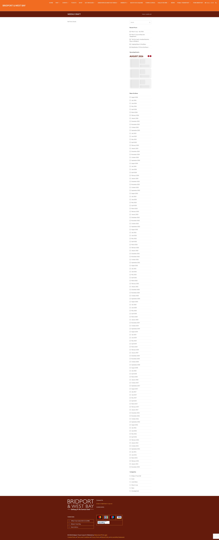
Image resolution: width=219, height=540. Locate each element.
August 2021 (134, 265)
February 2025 (135, 145)
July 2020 (133, 304)
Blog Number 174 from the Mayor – (140, 47)
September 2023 (135, 190)
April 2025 (134, 142)
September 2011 (135, 449)
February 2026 (135, 115)
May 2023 (134, 202)
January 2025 (134, 148)
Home (143, 14)
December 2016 (135, 413)
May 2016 (134, 434)
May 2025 (134, 139)
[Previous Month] (148, 56)
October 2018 (135, 361)
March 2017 (134, 403)
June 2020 (134, 307)
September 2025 (135, 130)
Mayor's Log (134, 485)
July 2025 (133, 133)
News (132, 488)
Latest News (134, 482)
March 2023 (134, 208)
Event (132, 479)
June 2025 (134, 136)
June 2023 (134, 199)
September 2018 (135, 364)
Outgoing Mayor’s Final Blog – (138, 44)
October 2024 (135, 157)
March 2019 (134, 346)
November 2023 (135, 184)
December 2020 (135, 289)
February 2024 (135, 175)
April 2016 (134, 437)
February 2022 (135, 247)
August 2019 (134, 331)
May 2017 (134, 397)
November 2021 (135, 256)
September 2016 (135, 422)
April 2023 (134, 205)
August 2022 (134, 229)
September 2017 (135, 385)
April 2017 (134, 400)
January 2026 (134, 118)
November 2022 (135, 220)
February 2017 (135, 406)
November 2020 (135, 292)
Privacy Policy (95, 537)
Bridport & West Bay (14, 5)
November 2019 (135, 322)
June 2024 (134, 169)
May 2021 (134, 274)
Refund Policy (105, 537)
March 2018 (134, 376)
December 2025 (135, 121)
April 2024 (134, 172)
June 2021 (134, 271)
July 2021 (133, 268)
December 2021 (135, 253)
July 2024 (133, 166)
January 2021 (134, 286)
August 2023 (134, 193)
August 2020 (134, 301)
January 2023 (134, 214)
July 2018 (133, 370)
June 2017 (134, 395)
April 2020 (134, 313)
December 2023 (135, 181)
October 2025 (135, 127)
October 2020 (135, 295)
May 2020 (134, 310)
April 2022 (134, 241)
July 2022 (133, 232)
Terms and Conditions (83, 537)
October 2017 (135, 382)
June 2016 (134, 431)
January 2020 (134, 319)
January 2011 (134, 464)
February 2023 (135, 211)
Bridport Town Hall (136, 476)
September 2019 (135, 328)
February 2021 (135, 283)
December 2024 (135, 151)
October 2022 (135, 223)
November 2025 (135, 124)
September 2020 (135, 298)
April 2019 (134, 343)
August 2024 (134, 163)
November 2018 (135, 358)
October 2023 (135, 187)
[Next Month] (150, 56)
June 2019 (134, 337)
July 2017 (133, 392)
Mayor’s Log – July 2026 (137, 31)
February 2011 (135, 461)
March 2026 (134, 112)
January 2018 (134, 379)
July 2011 (133, 452)
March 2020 (134, 316)
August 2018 (134, 367)
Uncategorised (135, 491)
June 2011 (134, 455)
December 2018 (135, 355)
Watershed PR (98, 535)
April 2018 (134, 373)
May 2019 (134, 340)
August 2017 (134, 389)
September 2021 (135, 262)
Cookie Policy (72, 537)
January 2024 (134, 178)
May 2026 (134, 106)
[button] (216, 2)
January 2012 (134, 443)
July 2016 (133, 428)
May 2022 (134, 238)
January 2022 (134, 250)
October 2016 (135, 419)
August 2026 (134, 97)
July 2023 (133, 196)
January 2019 (134, 352)
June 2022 (134, 235)
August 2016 (134, 425)
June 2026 (134, 103)
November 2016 (135, 416)
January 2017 (134, 409)
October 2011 (135, 446)
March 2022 (134, 244)
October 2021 (135, 259)
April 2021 (134, 277)
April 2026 (134, 109)
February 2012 (135, 440)
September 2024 (135, 160)
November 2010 (135, 467)
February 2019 (135, 349)
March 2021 (134, 280)
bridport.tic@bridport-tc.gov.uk (104, 503)
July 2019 (133, 334)
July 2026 (133, 100)
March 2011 (134, 458)
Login (105, 535)
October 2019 (135, 325)
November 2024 (135, 154)
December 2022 (135, 217)
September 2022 (135, 226)
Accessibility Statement (117, 537)
